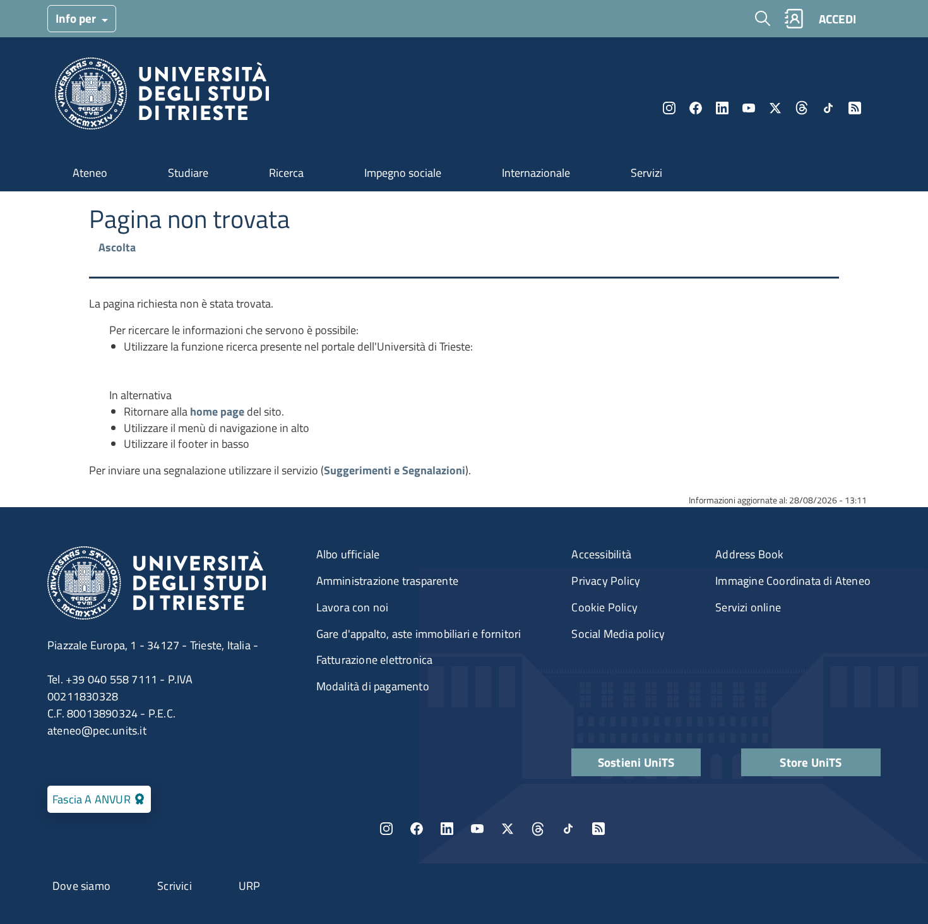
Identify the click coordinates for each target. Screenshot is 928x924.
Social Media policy (618, 633)
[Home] (162, 97)
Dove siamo (81, 885)
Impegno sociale (402, 172)
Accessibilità (601, 554)
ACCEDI (837, 18)
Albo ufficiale (348, 554)
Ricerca (286, 172)
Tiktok (828, 108)
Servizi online (748, 607)
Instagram (669, 108)
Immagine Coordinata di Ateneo (793, 580)
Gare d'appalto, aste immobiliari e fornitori (418, 633)
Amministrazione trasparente (387, 580)
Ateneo (90, 172)
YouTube (749, 108)
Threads (802, 108)
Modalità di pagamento (372, 686)
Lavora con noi (352, 607)
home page (217, 411)
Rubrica (793, 18)
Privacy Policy (605, 580)
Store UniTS (811, 762)
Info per (77, 18)
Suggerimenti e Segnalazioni (394, 470)
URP (250, 885)
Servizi (646, 172)
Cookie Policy (604, 607)
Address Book (749, 554)
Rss (855, 108)
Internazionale (536, 172)
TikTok (568, 828)
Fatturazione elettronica (374, 659)
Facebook (695, 108)
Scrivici (174, 885)
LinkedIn (722, 108)
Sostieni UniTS (636, 762)
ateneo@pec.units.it (96, 730)
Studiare (188, 172)
